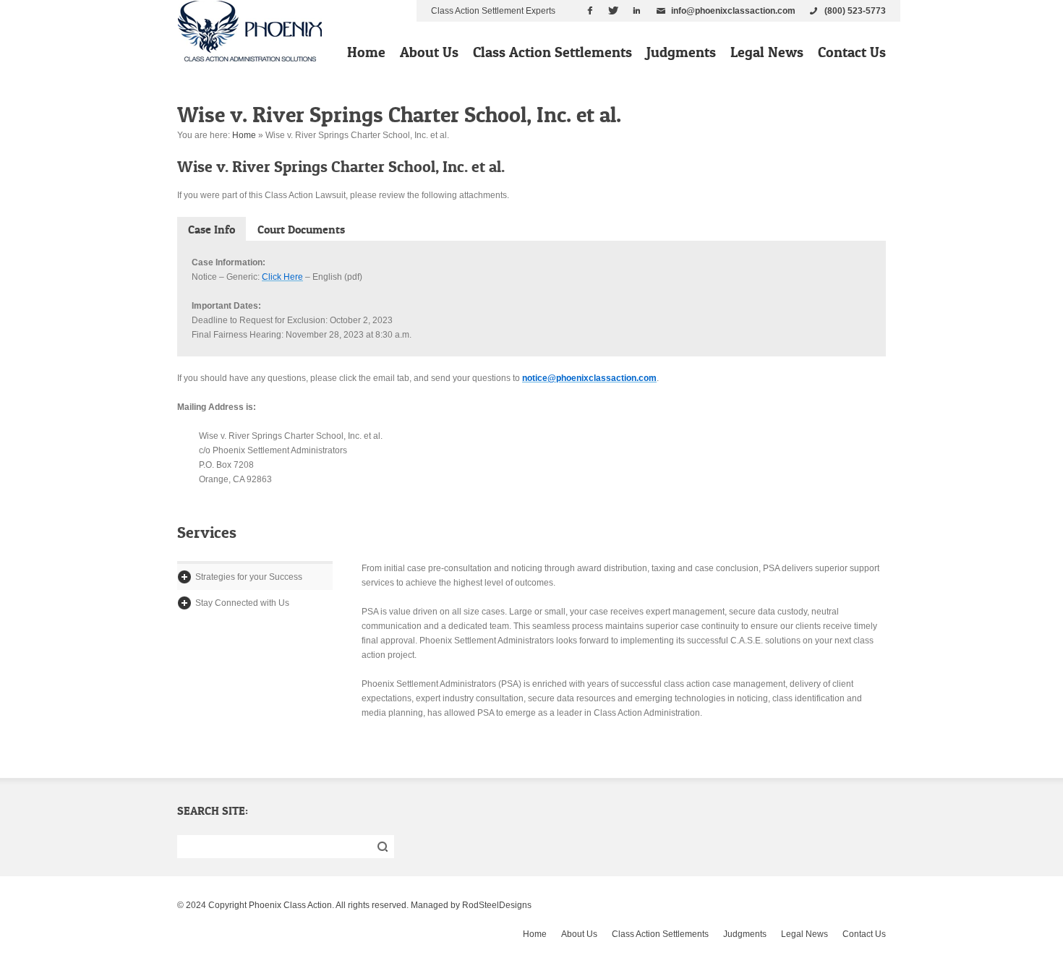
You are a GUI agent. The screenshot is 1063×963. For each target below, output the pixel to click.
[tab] (211, 229)
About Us (429, 52)
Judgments (681, 52)
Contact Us (852, 52)
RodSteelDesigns (497, 905)
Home (366, 52)
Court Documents (301, 229)
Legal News (766, 52)
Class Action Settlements (552, 52)
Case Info (211, 229)
